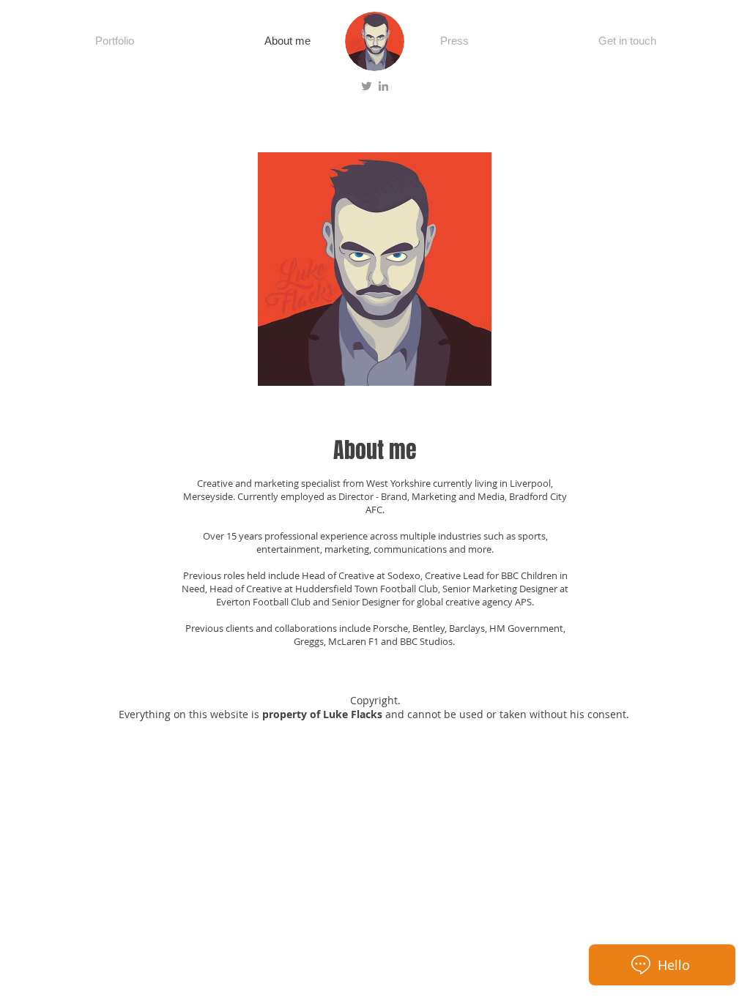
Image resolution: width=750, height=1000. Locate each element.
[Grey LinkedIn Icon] (383, 86)
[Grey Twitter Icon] (367, 86)
